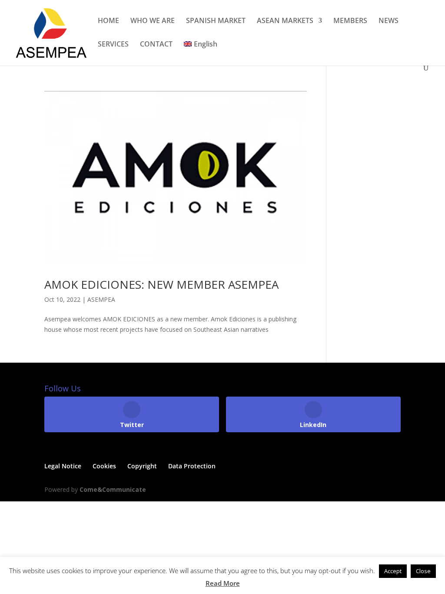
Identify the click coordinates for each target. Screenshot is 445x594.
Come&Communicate (113, 489)
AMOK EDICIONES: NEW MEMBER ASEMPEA (161, 284)
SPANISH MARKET (216, 21)
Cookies (104, 466)
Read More (223, 583)
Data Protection (192, 466)
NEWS (389, 21)
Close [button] (423, 571)
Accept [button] (393, 571)
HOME (108, 21)
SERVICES (113, 45)
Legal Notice (62, 466)
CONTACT (156, 45)
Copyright (142, 466)
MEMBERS (350, 21)
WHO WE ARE (152, 21)
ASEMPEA (101, 299)
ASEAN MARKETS (285, 21)
